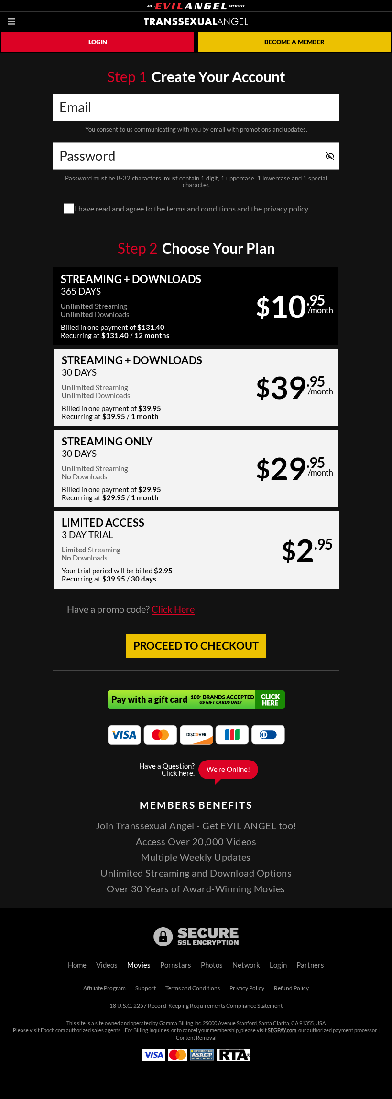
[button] (195, 306)
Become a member (294, 42)
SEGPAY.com (282, 1030)
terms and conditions (201, 208)
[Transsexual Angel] (196, 21)
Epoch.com (53, 1030)
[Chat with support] (196, 769)
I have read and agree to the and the (191, 208)
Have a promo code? (131, 609)
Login (97, 42)
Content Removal (196, 1038)
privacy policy (285, 208)
